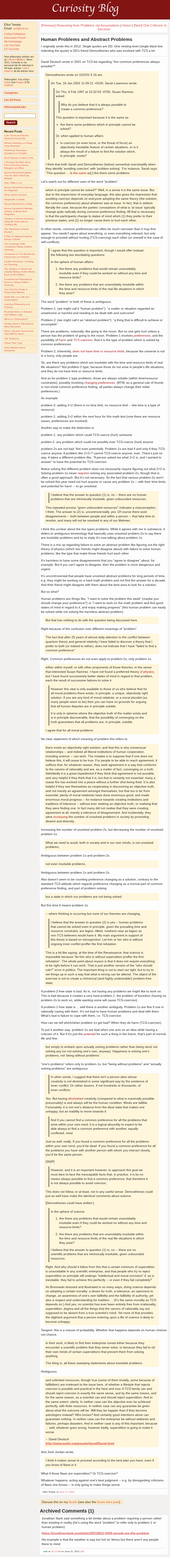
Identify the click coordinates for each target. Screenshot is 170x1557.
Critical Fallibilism (14, 34)
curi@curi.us (20, 28)
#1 (83, 1551)
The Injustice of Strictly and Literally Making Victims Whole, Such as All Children (19, 272)
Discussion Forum (15, 37)
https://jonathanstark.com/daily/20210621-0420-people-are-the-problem (95, 1533)
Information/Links (15, 107)
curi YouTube (12, 45)
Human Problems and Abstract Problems (86, 39)
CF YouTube (11, 49)
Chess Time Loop (13, 343)
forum (73, 1502)
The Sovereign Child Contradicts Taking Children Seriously (18, 247)
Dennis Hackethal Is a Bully (18, 204)
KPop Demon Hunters (15, 195)
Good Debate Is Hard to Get (18, 158)
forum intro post (108, 1502)
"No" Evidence (11, 338)
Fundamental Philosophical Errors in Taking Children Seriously (18, 282)
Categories (11, 92)
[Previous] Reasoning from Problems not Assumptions (80, 25)
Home (126, 25)
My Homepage (13, 41)
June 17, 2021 (67, 1492)
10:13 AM (56, 1551)
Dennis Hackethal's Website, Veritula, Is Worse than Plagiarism (18, 211)
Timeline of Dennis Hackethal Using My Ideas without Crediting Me (19, 221)
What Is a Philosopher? (16, 319)
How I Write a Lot (13, 183)
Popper (20, 82)
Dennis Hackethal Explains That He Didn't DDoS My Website (17, 175)
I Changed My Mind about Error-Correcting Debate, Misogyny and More (17, 165)
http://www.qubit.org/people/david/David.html (80, 1443)
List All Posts (12, 100)
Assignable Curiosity (14, 199)
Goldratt (8, 85)
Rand (7, 82)
